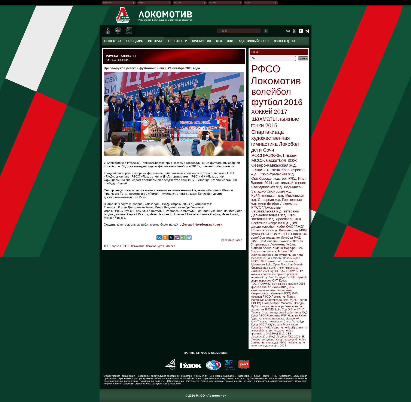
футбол (116, 246)
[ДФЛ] (212, 369)
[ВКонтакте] (159, 237)
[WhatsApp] (183, 237)
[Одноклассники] (165, 237)
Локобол (150, 246)
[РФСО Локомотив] (123, 22)
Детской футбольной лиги (202, 224)
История (155, 41)
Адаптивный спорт (254, 41)
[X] (171, 237)
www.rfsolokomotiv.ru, (286, 378)
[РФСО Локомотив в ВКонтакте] (288, 31)
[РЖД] (242, 369)
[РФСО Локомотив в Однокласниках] (294, 31)
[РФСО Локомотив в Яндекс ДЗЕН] (301, 31)
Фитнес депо (284, 41)
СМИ (247, 3)
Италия (170, 246)
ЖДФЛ (213, 3)
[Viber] (177, 237)
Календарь (134, 41)
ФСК (219, 41)
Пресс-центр (177, 41)
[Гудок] (189, 369)
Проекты (107, 3)
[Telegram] (189, 237)
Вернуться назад (231, 240)
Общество (112, 41)
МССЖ (177, 3)
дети (161, 246)
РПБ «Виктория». (282, 376)
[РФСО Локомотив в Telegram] (307, 31)
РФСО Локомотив (133, 246)
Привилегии (201, 41)
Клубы (142, 3)
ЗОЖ (230, 41)
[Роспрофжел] (169, 369)
